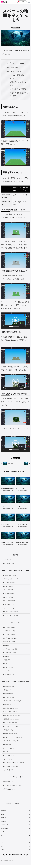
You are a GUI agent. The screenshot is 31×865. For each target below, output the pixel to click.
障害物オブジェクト (9, 789)
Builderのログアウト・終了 (11, 579)
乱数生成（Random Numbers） (12, 715)
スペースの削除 (8, 597)
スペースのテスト (9, 674)
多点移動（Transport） (10, 697)
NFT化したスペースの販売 (11, 611)
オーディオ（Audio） (10, 755)
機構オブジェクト (9, 781)
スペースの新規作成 (9, 582)
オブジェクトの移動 (9, 631)
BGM (5, 663)
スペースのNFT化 (9, 608)
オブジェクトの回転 (9, 634)
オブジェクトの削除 (9, 641)
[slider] (14, 326)
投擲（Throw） (8, 744)
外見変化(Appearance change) (12, 766)
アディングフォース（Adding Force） (14, 701)
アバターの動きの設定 (10, 652)
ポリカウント (7, 671)
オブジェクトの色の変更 (10, 649)
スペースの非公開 (9, 593)
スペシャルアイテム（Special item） (14, 737)
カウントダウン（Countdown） (12, 711)
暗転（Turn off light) (9, 730)
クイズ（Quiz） (8, 759)
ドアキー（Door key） (10, 748)
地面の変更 (7, 660)
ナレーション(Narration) (10, 722)
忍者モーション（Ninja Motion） (12, 741)
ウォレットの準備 (9, 563)
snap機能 (6, 645)
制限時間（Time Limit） (10, 704)
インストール (7, 560)
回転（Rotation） (8, 690)
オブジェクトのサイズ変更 (11, 638)
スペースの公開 (8, 590)
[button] (15, 320)
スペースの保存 (8, 586)
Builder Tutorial (16, 27)
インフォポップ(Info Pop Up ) (11, 726)
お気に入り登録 (8, 667)
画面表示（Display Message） (12, 719)
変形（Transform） (9, 693)
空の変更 (6, 656)
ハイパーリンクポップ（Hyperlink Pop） (15, 762)
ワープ (6, 751)
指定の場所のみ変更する (19, 89)
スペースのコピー (9, 604)
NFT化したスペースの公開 (11, 615)
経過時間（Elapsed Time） (11, 708)
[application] (15, 320)
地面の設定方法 (12, 67)
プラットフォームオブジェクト (12, 785)
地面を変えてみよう (13, 72)
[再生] (3, 326)
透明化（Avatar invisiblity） (11, 733)
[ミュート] (25, 326)
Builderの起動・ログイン (10, 575)
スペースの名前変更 (9, 600)
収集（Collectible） (9, 686)
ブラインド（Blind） (9, 770)
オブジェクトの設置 (9, 627)
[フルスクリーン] (27, 326)
